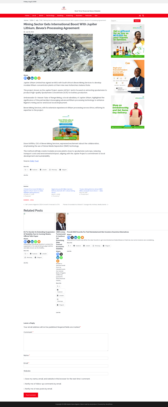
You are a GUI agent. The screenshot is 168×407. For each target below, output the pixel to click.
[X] (28, 78)
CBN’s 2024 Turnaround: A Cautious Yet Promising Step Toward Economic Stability (61, 240)
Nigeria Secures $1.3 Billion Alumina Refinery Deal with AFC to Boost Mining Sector (63, 190)
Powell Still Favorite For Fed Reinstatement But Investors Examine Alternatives (98, 232)
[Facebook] (25, 78)
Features (88, 15)
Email (26, 363)
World (41, 15)
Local (34, 15)
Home (27, 15)
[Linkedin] (32, 78)
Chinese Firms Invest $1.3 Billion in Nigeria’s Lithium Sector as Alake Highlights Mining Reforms (34, 190)
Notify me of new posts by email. (38, 389)
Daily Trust (34, 161)
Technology (50, 15)
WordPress (109, 404)
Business (79, 15)
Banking (60, 15)
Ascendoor (93, 404)
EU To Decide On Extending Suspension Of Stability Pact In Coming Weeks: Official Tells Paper (39, 234)
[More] (39, 78)
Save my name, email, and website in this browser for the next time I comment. (57, 379)
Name (27, 355)
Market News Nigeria (87, 7)
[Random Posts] (140, 16)
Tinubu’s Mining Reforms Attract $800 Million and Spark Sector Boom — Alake (91, 190)
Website (27, 371)
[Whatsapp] (35, 78)
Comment (28, 332)
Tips (95, 15)
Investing (69, 15)
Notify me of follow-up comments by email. (43, 384)
